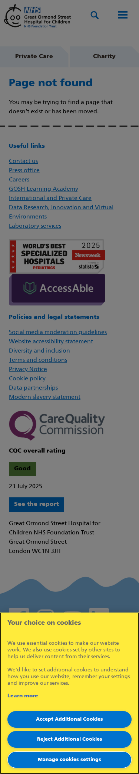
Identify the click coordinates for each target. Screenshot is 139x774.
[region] (69, 693)
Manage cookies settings (69, 759)
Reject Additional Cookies (69, 739)
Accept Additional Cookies (69, 719)
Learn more (22, 696)
